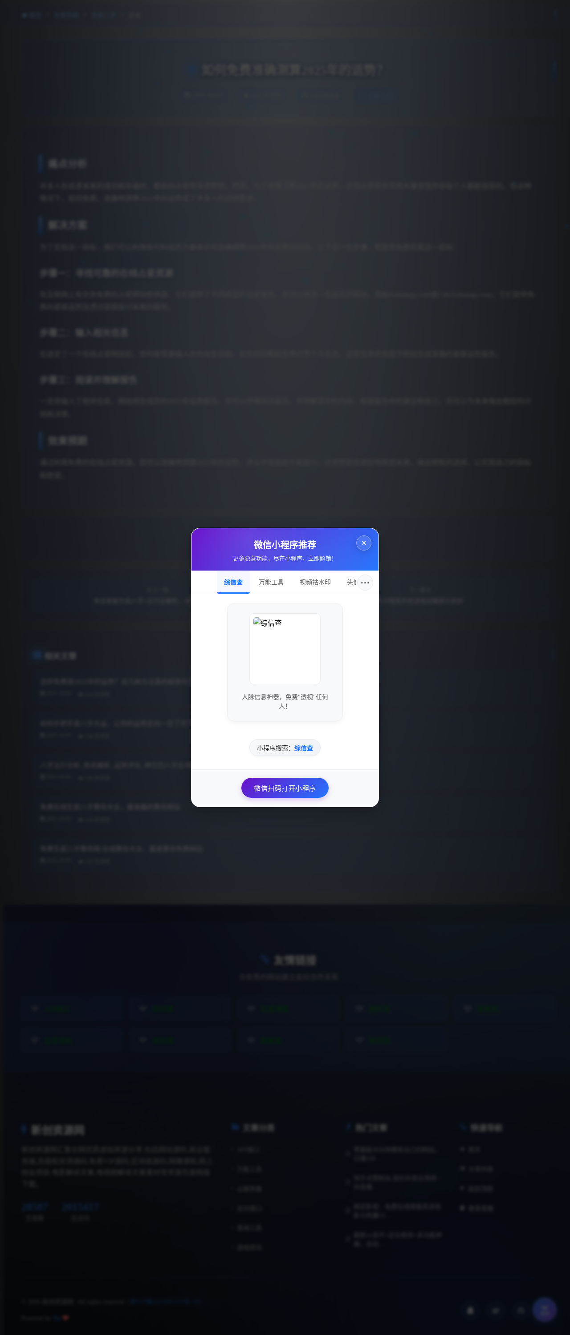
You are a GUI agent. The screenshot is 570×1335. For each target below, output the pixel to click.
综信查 (233, 582)
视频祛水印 (315, 582)
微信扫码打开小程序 (285, 788)
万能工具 (271, 582)
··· (365, 582)
